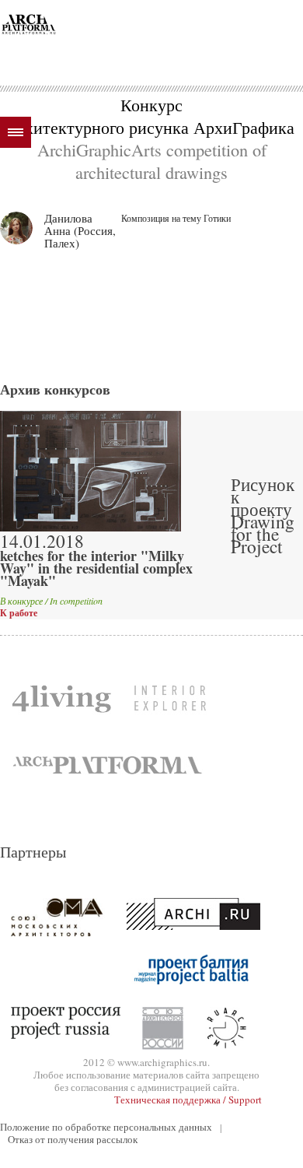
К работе (18, 613)
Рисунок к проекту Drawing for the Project (262, 515)
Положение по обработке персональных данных (106, 1126)
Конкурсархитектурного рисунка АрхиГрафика (151, 116)
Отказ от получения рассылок (73, 1139)
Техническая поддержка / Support (188, 1100)
